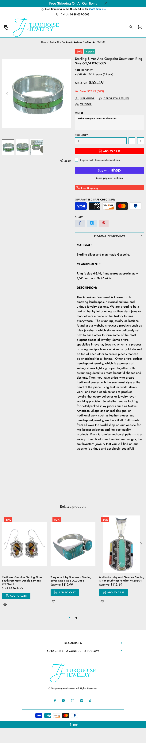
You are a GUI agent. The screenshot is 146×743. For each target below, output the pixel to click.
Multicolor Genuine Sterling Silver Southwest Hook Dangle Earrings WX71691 (22, 580)
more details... (97, 9)
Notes (79, 112)
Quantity (81, 135)
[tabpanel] (24, 565)
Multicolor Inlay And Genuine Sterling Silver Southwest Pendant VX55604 (121, 578)
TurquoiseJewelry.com (36, 27)
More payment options (109, 178)
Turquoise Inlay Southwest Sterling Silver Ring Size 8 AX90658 (71, 578)
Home (43, 42)
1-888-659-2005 (79, 14)
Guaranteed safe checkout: (95, 199)
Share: (79, 217)
